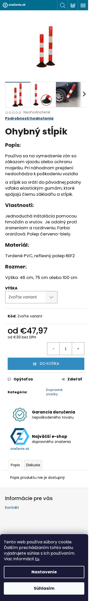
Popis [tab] (15, 465)
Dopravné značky (54, 392)
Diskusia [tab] (33, 465)
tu (37, 559)
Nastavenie (44, 572)
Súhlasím (44, 588)
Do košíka (49, 363)
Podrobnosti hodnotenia (29, 118)
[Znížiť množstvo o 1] (53, 349)
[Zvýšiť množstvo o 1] (78, 349)
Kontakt (12, 507)
